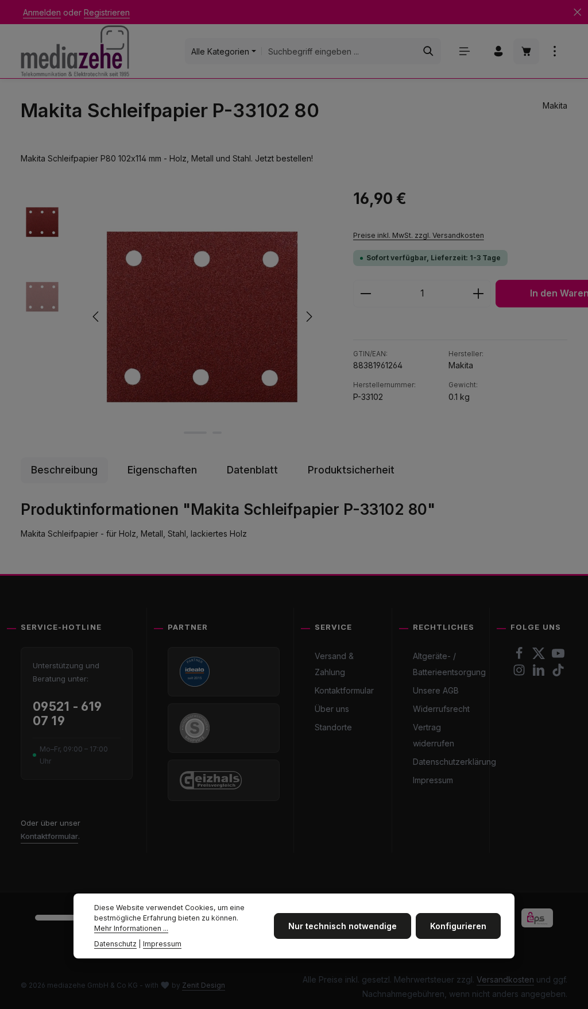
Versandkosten (505, 979)
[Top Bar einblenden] (554, 51)
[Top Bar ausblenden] (577, 12)
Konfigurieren (458, 926)
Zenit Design (203, 985)
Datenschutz (115, 943)
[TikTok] (558, 673)
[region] (175, 316)
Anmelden (42, 12)
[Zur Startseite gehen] (75, 50)
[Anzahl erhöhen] (478, 293)
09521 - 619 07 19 (67, 713)
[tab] (64, 470)
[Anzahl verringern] (365, 293)
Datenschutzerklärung (454, 762)
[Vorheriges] (96, 317)
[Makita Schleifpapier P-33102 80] (202, 316)
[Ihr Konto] (498, 51)
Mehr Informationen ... (131, 928)
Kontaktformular (49, 836)
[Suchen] (428, 51)
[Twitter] (539, 656)
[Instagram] (520, 673)
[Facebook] (520, 656)
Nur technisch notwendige (342, 926)
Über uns (332, 709)
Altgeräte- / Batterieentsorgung (449, 664)
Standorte (333, 727)
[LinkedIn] (539, 673)
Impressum (433, 780)
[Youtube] (558, 656)
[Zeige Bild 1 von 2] (195, 433)
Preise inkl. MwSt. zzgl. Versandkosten (418, 235)
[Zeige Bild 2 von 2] (217, 433)
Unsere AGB (436, 690)
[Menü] (464, 51)
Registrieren (107, 12)
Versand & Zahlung (334, 664)
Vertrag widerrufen (433, 735)
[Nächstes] (308, 317)
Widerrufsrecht (441, 709)
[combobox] (339, 51)
